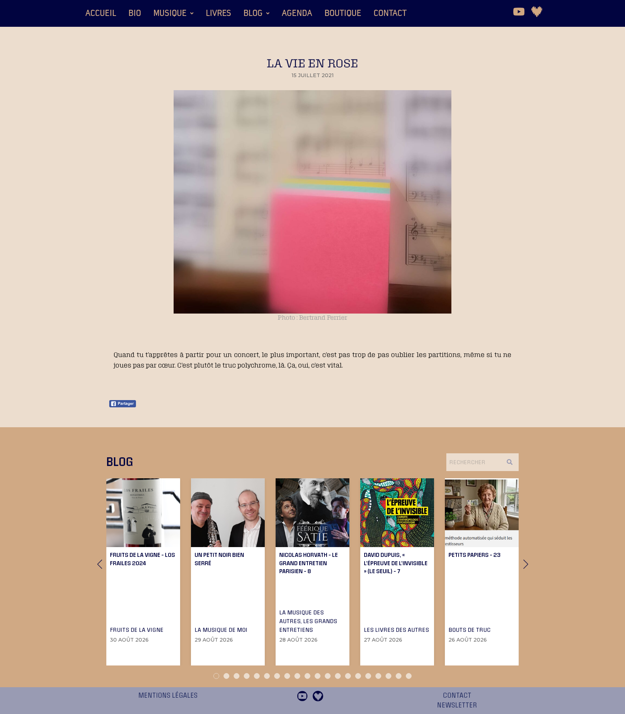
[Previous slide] (99, 564)
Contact (390, 13)
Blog (253, 13)
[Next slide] (525, 564)
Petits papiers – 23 (474, 555)
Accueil (100, 13)
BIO (134, 13)
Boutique (342, 13)
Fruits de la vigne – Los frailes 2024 (142, 559)
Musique (170, 13)
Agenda (297, 13)
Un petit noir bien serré (219, 559)
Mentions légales (167, 695)
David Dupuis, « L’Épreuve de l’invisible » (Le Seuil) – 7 (396, 563)
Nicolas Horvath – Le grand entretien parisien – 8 (308, 563)
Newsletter (457, 705)
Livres (218, 13)
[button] (173, 13)
